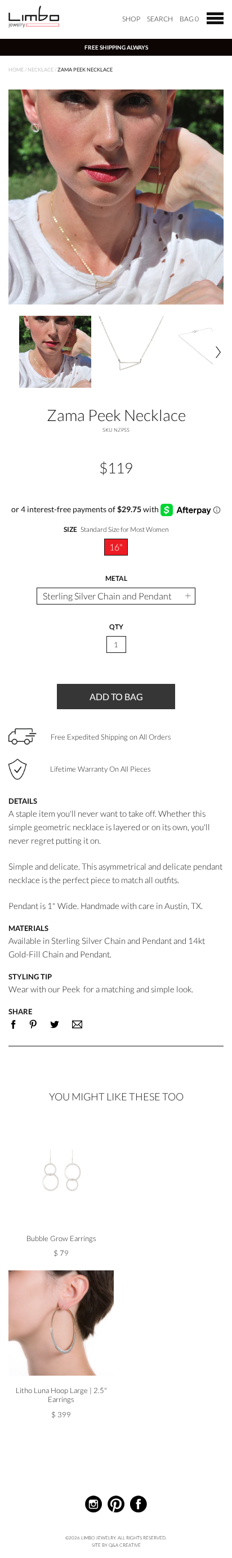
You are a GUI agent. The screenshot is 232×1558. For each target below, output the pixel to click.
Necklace (40, 69)
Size (116, 529)
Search (160, 19)
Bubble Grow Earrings (61, 1238)
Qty (116, 627)
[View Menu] (215, 17)
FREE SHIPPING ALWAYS (116, 47)
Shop (131, 19)
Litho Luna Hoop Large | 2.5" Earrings (61, 1395)
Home (16, 69)
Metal (116, 578)
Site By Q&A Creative (116, 1545)
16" (116, 546)
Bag (189, 19)
